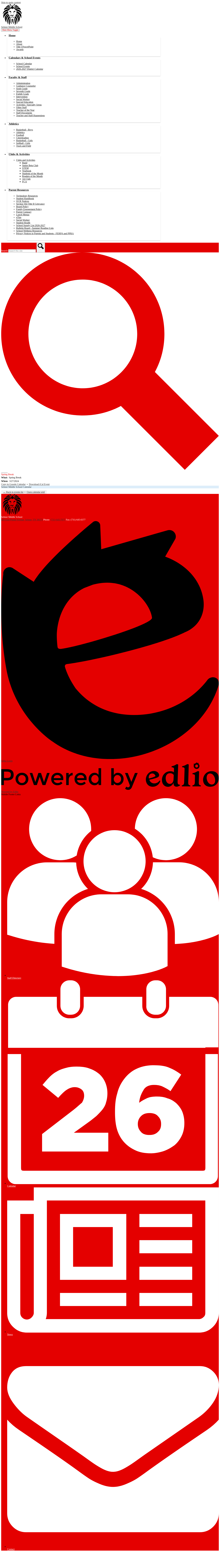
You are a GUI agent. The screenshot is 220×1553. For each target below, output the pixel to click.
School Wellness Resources (29, 231)
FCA (24, 181)
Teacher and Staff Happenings (30, 115)
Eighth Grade (22, 94)
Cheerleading (22, 138)
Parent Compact (23, 212)
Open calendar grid (36, 492)
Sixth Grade (22, 88)
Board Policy (22, 206)
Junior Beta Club (30, 165)
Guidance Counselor (26, 86)
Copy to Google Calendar (13, 484)
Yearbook (26, 171)
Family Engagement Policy (29, 209)
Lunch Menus (22, 214)
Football (20, 135)
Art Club (26, 179)
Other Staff (21, 107)
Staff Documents (24, 113)
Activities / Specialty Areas (29, 104)
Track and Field (23, 146)
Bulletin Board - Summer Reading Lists (35, 228)
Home (19, 41)
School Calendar (24, 63)
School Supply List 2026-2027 (30, 225)
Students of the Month (32, 173)
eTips (18, 217)
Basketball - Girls (24, 140)
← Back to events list (13, 492)
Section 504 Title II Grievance (30, 204)
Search (4, 250)
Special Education (24, 102)
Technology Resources (27, 196)
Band (24, 162)
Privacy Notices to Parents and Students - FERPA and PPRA (45, 233)
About (19, 44)
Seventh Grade (23, 91)
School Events (23, 66)
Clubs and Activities (25, 160)
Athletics (20, 132)
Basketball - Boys (24, 129)
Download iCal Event (39, 484)
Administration (23, 83)
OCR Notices (22, 201)
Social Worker (23, 99)
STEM (25, 168)
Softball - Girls (23, 143)
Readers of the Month (32, 176)
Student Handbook (25, 198)
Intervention (22, 96)
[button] (12, 35)
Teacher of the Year (25, 110)
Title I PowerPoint (24, 46)
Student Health (23, 222)
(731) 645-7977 (58, 519)
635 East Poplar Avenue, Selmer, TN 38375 (22, 519)
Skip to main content (11, 2)
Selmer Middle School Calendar (16, 487)
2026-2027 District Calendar (29, 69)
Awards (19, 49)
